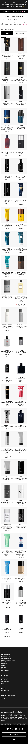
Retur (2, 683)
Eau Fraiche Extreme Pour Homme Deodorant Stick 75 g (7, 128)
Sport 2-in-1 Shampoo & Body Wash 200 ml (21, 450)
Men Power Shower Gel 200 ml (20, 403)
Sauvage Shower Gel (21, 426)
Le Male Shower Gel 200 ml (7, 274)
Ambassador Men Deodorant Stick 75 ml (20, 80)
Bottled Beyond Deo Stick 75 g (7, 201)
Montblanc (21, 101)
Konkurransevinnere (6, 669)
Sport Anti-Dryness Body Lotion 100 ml (7, 479)
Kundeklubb (4, 679)
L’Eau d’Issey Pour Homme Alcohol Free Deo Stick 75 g (7, 527)
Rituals (7, 448)
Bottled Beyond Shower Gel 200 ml (21, 177)
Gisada (7, 78)
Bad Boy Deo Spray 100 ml (7, 403)
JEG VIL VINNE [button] (14, 734)
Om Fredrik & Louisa (6, 656)
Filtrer (7, 33)
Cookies (3, 665)
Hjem (6, 16)
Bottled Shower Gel (7, 426)
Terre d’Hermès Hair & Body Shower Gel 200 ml (21, 299)
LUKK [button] (14, 740)
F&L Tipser (4, 667)
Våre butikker (4, 662)
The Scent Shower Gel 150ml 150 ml (7, 56)
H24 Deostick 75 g (7, 297)
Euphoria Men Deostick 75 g (21, 56)
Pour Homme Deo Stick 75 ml (20, 153)
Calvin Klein (20, 54)
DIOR (21, 425)
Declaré (20, 125)
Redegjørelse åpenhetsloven (8, 660)
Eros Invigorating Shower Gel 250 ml (7, 250)
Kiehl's (21, 550)
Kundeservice (4, 678)
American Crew (7, 151)
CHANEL (7, 350)
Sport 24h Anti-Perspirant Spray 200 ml (7, 451)
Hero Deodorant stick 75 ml (21, 579)
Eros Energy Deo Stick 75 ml (21, 226)
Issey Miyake (7, 524)
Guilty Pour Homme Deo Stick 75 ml (20, 526)
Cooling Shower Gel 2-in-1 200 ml (20, 250)
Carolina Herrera (7, 401)
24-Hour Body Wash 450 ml (7, 153)
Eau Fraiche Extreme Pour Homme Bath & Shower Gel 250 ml (21, 202)
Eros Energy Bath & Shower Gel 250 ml (7, 226)
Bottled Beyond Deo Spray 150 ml (7, 177)
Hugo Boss (7, 54)
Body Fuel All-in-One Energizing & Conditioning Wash (21, 553)
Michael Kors (21, 151)
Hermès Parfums (21, 272)
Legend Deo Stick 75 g (21, 478)
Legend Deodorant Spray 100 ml (21, 103)
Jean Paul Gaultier (7, 272)
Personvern (4, 663)
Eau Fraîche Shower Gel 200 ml (7, 579)
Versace (7, 125)
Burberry (21, 577)
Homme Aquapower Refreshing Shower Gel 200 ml (7, 553)
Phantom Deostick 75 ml (7, 603)
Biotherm (7, 550)
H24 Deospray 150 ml (21, 326)
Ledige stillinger (5, 690)
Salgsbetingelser (5, 681)
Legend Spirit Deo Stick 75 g (21, 503)
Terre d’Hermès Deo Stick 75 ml (20, 274)
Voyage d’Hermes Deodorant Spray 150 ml (7, 328)
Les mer (25, 24)
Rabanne (7, 601)
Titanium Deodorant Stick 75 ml (7, 103)
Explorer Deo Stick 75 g (7, 503)
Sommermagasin (5, 670)
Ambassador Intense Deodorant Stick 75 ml (7, 80)
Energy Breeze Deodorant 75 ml (21, 127)
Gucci (20, 524)
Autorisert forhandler (6, 658)
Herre (9, 16)
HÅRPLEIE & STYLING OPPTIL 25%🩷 (13, 11)
